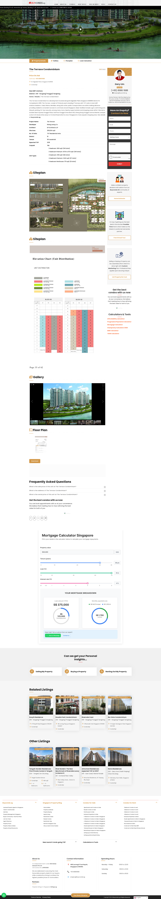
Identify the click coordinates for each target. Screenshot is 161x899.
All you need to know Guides (51, 826)
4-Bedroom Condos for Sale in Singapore (94, 821)
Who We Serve (93, 4)
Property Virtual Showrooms (10, 828)
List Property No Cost (119, 277)
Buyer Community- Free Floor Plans (12, 816)
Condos (72, 4)
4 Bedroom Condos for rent (131, 814)
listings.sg (53, 887)
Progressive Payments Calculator (119, 322)
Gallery (55, 61)
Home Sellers (47, 807)
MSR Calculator (112, 331)
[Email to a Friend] (38, 518)
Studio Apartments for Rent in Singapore (134, 819)
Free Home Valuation (80, 895)
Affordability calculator (116, 319)
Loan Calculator (86, 61)
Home (56, 4)
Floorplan (69, 61)
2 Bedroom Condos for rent (131, 809)
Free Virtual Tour (120, 238)
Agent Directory (7, 821)
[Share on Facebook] (30, 518)
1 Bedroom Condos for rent (131, 807)
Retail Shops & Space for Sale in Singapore (94, 830)
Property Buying (48, 812)
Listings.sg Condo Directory (91, 832)
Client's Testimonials (9, 809)
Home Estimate (119, 198)
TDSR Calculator (113, 334)
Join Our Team (7, 819)
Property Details (40, 61)
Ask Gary (5, 812)
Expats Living (47, 814)
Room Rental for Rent (129, 823)
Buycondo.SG (115, 190)
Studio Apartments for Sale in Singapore (94, 826)
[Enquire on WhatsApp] (4, 895)
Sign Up (129, 3)
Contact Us (112, 4)
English (138, 897)
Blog (103, 4)
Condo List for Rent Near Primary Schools (134, 828)
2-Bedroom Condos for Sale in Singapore (94, 816)
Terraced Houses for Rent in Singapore (134, 821)
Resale (37, 97)
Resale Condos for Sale (90, 809)
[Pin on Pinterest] (42, 518)
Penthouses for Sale (89, 812)
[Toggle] (35, 802)
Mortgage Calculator (115, 325)
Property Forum (7, 823)
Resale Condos (47, 819)
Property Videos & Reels (9, 826)
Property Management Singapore (12, 814)
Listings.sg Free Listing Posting (92, 835)
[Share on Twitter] (34, 518)
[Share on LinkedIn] (45, 518)
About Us (63, 4)
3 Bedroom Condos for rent (131, 812)
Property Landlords (48, 809)
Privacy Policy (46, 897)
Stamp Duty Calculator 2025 (117, 328)
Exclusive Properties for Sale (91, 814)
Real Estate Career (48, 816)
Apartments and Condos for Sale (92, 807)
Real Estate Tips (48, 821)
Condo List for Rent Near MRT (131, 826)
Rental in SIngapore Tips (50, 823)
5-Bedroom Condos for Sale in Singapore (94, 823)
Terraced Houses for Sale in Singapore (93, 828)
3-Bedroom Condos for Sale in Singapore (94, 819)
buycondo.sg (35, 117)
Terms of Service (36, 897)
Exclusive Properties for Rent (131, 816)
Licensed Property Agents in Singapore (13, 807)
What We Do (82, 4)
